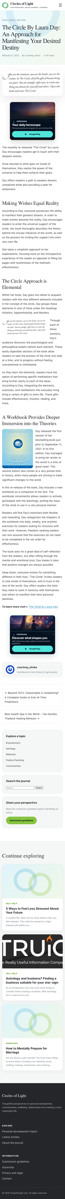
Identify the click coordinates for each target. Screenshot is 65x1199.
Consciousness (13, 766)
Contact (7, 1178)
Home (5, 20)
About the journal (12, 1142)
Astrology (10, 748)
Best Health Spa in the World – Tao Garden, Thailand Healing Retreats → (31, 716)
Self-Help (21, 20)
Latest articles (11, 1137)
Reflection (11, 754)
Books (12, 20)
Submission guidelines (21, 820)
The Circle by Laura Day (43, 606)
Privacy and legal (12, 1172)
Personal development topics (19, 1131)
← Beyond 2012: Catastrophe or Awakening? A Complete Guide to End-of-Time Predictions (32, 697)
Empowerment (13, 743)
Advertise (8, 1167)
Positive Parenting (15, 760)
